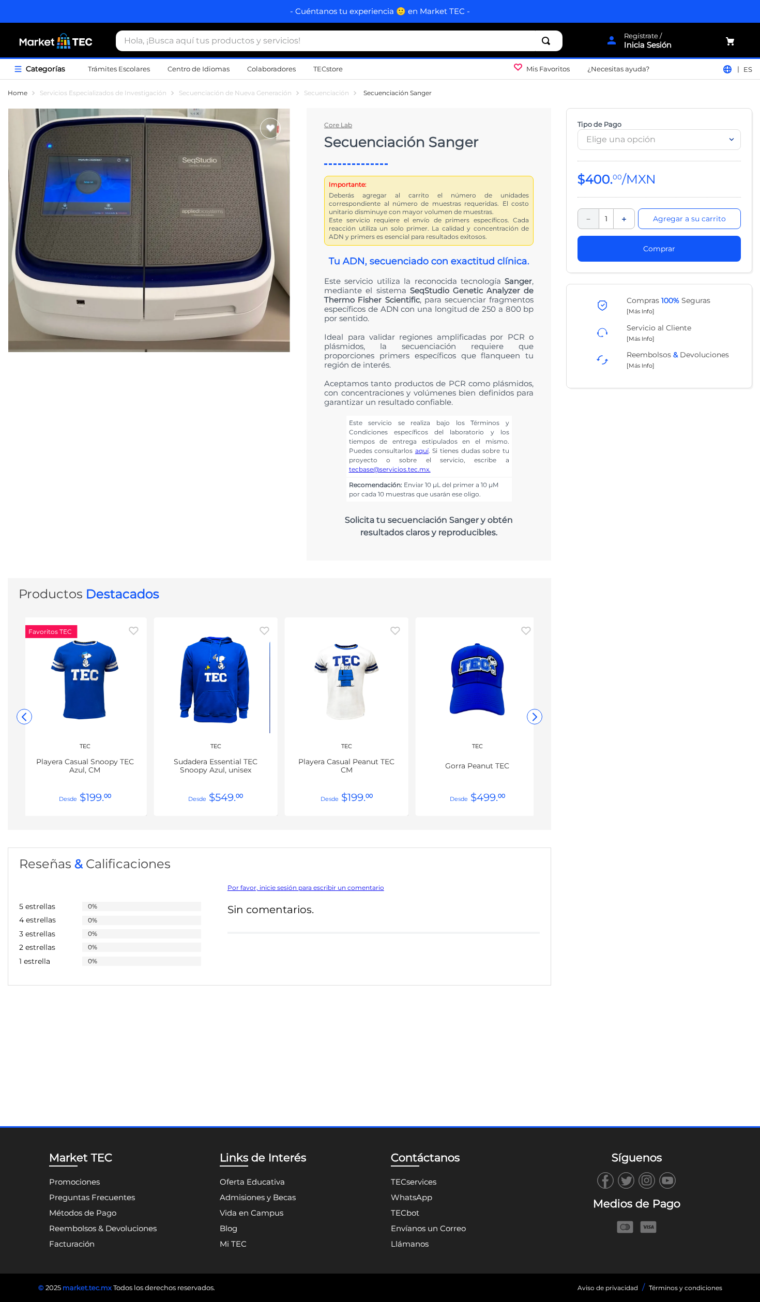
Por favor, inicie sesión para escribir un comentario (305, 887)
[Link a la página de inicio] (17, 93)
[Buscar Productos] (548, 41)
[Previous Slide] (24, 716)
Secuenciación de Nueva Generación (235, 93)
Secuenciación (326, 93)
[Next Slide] (534, 716)
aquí (422, 451)
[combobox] (339, 41)
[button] (641, 310)
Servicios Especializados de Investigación (103, 93)
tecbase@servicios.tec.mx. (390, 469)
